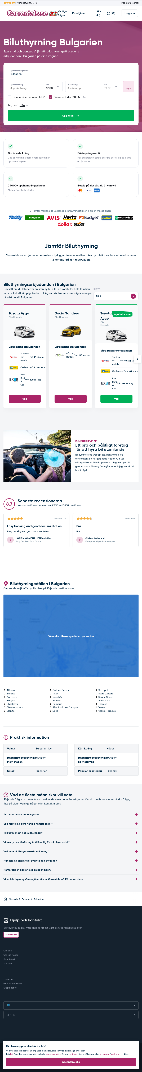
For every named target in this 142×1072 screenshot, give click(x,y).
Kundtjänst (78, 13)
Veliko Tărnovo (107, 710)
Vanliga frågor (62, 13)
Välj (24, 399)
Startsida (13, 899)
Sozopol (103, 690)
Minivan (7, 963)
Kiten (55, 693)
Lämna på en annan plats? (28, 97)
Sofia (55, 710)
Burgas (11, 700)
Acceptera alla (71, 1062)
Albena (11, 690)
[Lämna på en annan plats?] (9, 97)
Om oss (7, 950)
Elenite (11, 710)
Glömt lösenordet (12, 983)
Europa (25, 899)
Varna (101, 707)
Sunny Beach (105, 697)
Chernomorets (15, 707)
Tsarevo (102, 703)
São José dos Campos (65, 707)
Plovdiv (56, 700)
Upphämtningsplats (19, 70)
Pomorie (57, 703)
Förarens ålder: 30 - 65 (68, 97)
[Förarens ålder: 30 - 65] (50, 97)
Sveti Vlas (104, 700)
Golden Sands (60, 690)
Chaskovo (12, 703)
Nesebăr (57, 697)
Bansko (11, 693)
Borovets (12, 697)
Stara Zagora (105, 693)
